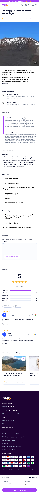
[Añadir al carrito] (33, 5)
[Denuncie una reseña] (32, 314)
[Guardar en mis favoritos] (35, 19)
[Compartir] (31, 19)
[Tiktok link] (10, 413)
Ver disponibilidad (20, 490)
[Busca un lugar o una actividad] (22, 5)
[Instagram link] (7, 413)
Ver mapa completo (12, 256)
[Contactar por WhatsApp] (26, 19)
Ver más (5, 84)
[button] (19, 251)
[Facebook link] (3, 413)
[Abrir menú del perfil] (36, 5)
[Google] (35, 314)
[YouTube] (14, 413)
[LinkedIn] (18, 413)
